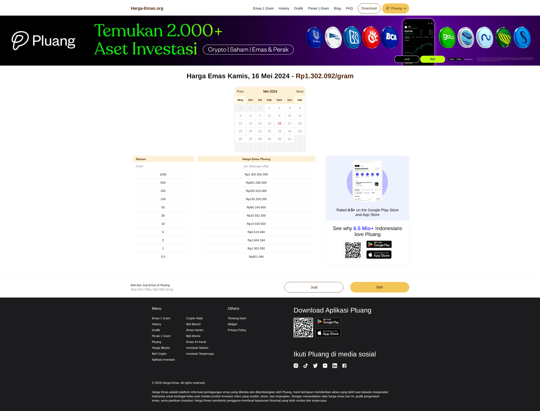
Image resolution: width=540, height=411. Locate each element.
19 (240, 131)
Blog (337, 8)
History (284, 8)
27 (250, 139)
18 (299, 123)
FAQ (349, 8)
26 (240, 139)
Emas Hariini (194, 330)
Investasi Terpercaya (200, 353)
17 (289, 123)
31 (289, 139)
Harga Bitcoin (161, 347)
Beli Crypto (159, 353)
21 (260, 131)
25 (299, 131)
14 (260, 123)
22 (269, 131)
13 (250, 123)
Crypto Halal (194, 318)
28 (240, 107)
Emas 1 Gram (263, 8)
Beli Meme (193, 336)
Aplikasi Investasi (163, 359)
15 (269, 123)
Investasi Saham (197, 347)
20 (250, 131)
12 (240, 123)
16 (279, 123)
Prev (240, 91)
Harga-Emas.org (147, 8)
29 (250, 107)
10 (289, 115)
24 (289, 131)
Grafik (298, 8)
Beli (380, 287)
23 (279, 131)
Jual (313, 287)
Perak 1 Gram (318, 8)
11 (299, 115)
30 (260, 107)
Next (299, 91)
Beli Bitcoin (193, 324)
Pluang (156, 342)
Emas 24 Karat (196, 342)
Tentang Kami (237, 318)
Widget (232, 324)
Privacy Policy (237, 330)
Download (369, 8)
